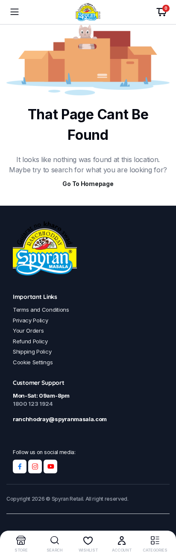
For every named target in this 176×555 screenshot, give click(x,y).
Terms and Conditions (41, 309)
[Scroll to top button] (162, 516)
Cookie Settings (33, 362)
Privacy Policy (30, 320)
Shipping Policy (32, 351)
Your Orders (28, 330)
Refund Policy (30, 341)
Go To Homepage (87, 183)
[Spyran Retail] (88, 12)
